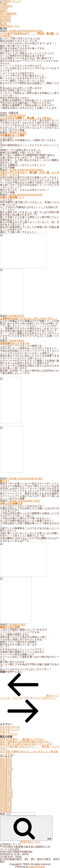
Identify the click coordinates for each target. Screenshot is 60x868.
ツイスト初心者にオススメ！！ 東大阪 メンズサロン (29, 747)
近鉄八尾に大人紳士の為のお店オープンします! (26, 744)
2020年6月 (6, 779)
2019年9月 (6, 798)
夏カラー (5, 481)
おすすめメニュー (10, 729)
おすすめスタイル (10, 726)
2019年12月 (6, 791)
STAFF (4, 8)
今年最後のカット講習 (12, 135)
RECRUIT (5, 21)
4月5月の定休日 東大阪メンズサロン (22, 739)
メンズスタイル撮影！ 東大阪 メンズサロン (26, 118)
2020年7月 (6, 776)
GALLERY (6, 16)
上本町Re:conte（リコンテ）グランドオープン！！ (28, 318)
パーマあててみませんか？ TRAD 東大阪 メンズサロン (29, 34)
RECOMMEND (8, 13)
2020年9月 (6, 771)
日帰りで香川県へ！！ (12, 197)
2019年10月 (6, 796)
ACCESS (5, 18)
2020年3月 (6, 784)
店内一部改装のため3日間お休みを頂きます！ (25, 741)
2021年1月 (6, 766)
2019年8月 (6, 801)
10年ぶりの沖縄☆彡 (11, 503)
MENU (3, 11)
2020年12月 (6, 769)
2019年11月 (6, 793)
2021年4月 (6, 759)
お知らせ (5, 731)
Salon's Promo (37, 866)
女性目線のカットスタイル (15, 343)
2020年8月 (6, 774)
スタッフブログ (8, 734)
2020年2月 (6, 786)
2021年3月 (6, 761)
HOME (3, 3)
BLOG (3, 23)
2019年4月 (6, 811)
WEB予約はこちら (30, 842)
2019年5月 (6, 808)
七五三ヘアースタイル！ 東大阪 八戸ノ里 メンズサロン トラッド (29, 173)
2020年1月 (6, 788)
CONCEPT (6, 6)
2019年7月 (6, 803)
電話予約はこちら (10, 26)
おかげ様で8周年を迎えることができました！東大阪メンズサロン (29, 752)
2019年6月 (6, 806)
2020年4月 (6, 781)
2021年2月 (6, 764)
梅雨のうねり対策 (10, 627)
